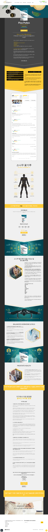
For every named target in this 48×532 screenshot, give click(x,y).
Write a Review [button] (33, 100)
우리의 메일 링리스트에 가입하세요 (29, 520)
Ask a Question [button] (27, 100)
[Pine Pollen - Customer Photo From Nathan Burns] (16, 103)
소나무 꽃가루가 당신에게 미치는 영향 (13, 73)
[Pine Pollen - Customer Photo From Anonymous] (16, 101)
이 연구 (25, 373)
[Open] (2, 530)
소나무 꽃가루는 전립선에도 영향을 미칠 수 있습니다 (31, 369)
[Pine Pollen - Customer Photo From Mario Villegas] (21, 103)
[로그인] (44, 2)
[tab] (26, 72)
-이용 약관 (6, 522)
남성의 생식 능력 (26, 54)
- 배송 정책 (6, 525)
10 (28, 158)
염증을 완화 (28, 374)
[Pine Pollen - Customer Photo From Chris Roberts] (21, 101)
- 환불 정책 (6, 526)
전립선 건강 (9, 77)
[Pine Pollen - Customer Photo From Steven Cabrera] (13, 103)
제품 (21, 2)
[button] (41, 2)
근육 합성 (30, 54)
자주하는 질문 (29, 2)
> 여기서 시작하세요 (16, 2)
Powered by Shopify (41, 529)
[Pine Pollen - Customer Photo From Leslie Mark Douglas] (13, 101)
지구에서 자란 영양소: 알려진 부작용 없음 (13, 79)
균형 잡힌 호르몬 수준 (11, 75)
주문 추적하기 (24, 2)
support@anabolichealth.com (27, 472)
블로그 (33, 2)
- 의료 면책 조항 (7, 523)
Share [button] (13, 127)
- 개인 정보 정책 (7, 524)
